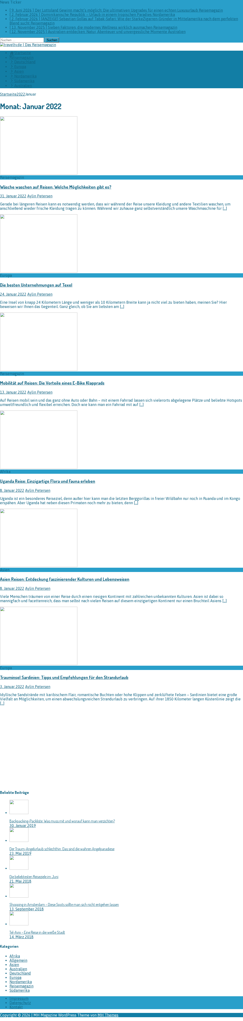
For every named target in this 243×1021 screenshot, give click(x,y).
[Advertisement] (40, 751)
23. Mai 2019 (20, 853)
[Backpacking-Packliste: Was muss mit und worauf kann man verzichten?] (18, 813)
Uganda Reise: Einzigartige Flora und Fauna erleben (47, 481)
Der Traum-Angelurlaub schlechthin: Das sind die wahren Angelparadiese (61, 848)
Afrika (14, 956)
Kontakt (16, 1007)
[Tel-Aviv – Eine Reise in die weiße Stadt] (18, 924)
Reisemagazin (21, 57)
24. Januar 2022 (13, 294)
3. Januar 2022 (12, 686)
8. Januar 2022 (12, 490)
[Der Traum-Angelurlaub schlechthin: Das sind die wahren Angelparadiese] (18, 840)
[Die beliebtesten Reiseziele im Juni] (18, 868)
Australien (18, 969)
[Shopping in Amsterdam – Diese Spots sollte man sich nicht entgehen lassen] (18, 896)
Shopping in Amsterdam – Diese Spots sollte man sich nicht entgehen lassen (64, 904)
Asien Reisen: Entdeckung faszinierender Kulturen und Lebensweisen (64, 579)
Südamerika (19, 990)
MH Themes (108, 1015)
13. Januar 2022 (13, 392)
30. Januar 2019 (22, 825)
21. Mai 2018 (20, 881)
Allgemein (18, 960)
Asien (14, 964)
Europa (15, 977)
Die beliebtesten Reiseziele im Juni (33, 876)
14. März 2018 (21, 937)
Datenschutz (20, 1003)
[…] (225, 208)
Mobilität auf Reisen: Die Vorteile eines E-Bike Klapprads (52, 383)
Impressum (18, 998)
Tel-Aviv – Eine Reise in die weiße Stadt (37, 932)
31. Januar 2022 (13, 196)
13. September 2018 (26, 909)
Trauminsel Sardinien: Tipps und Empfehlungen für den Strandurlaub (64, 677)
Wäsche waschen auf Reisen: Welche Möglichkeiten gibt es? (55, 187)
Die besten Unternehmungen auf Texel (36, 285)
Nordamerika (20, 982)
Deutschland (20, 973)
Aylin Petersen (39, 196)
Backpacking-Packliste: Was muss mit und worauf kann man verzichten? (62, 821)
